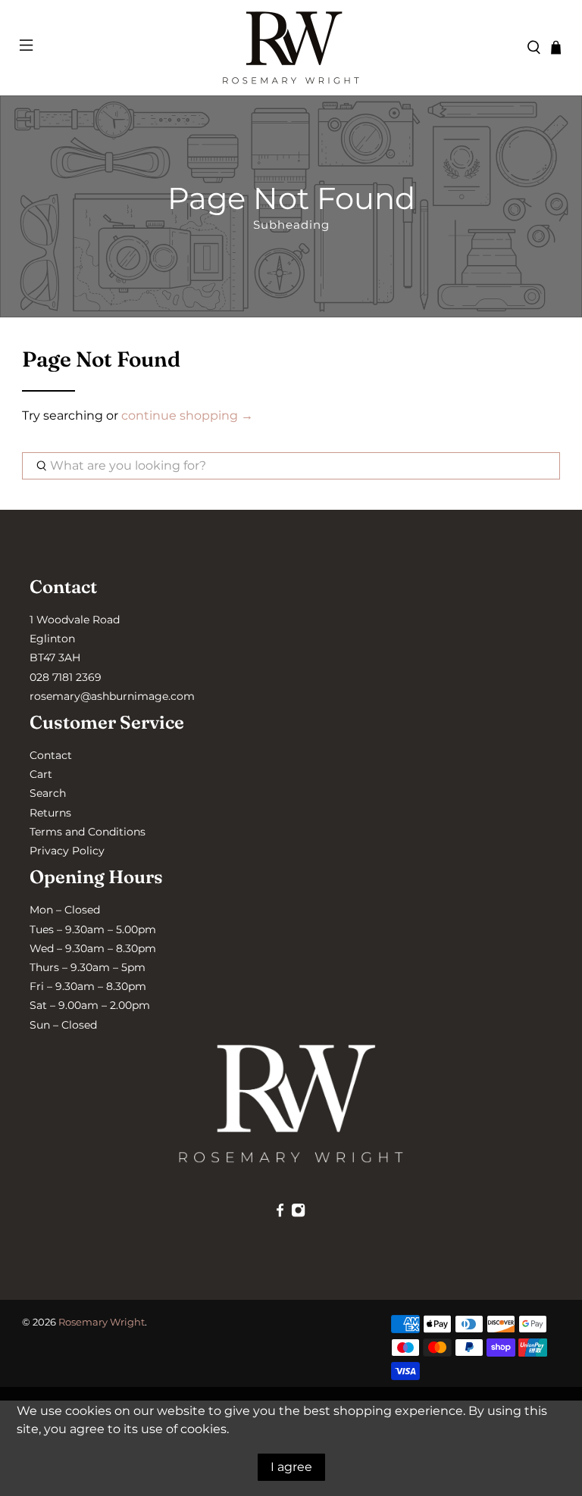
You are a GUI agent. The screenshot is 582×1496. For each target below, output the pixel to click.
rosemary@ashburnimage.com (112, 696)
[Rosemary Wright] (291, 48)
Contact (51, 755)
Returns (50, 813)
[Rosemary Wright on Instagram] (298, 1213)
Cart (41, 774)
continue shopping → (187, 415)
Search (48, 793)
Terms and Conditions (88, 832)
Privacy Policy (67, 850)
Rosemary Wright (101, 1322)
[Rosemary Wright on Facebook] (280, 1213)
